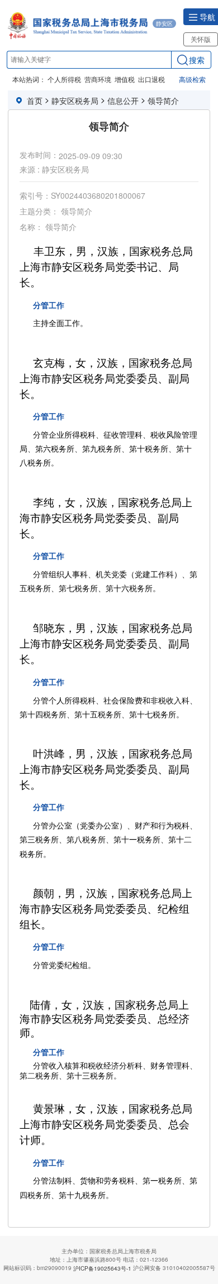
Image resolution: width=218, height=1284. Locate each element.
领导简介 (163, 100)
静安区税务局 (74, 100)
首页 (34, 100)
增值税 (125, 79)
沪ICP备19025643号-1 (102, 1268)
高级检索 (192, 79)
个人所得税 (64, 79)
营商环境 (97, 79)
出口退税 (151, 79)
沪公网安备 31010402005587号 (174, 1268)
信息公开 (123, 100)
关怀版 (201, 39)
